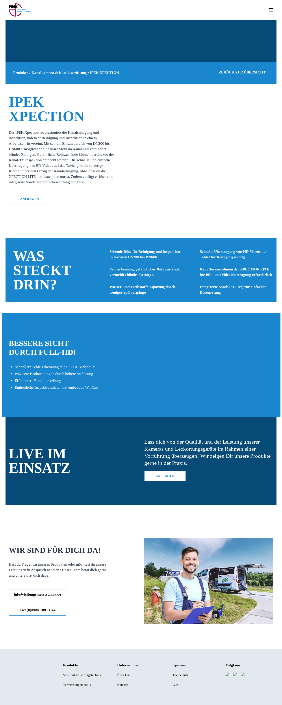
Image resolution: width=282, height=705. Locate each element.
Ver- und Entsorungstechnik (82, 675)
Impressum (179, 665)
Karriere (122, 684)
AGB (174, 684)
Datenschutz (179, 675)
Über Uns (123, 675)
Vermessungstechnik (77, 684)
